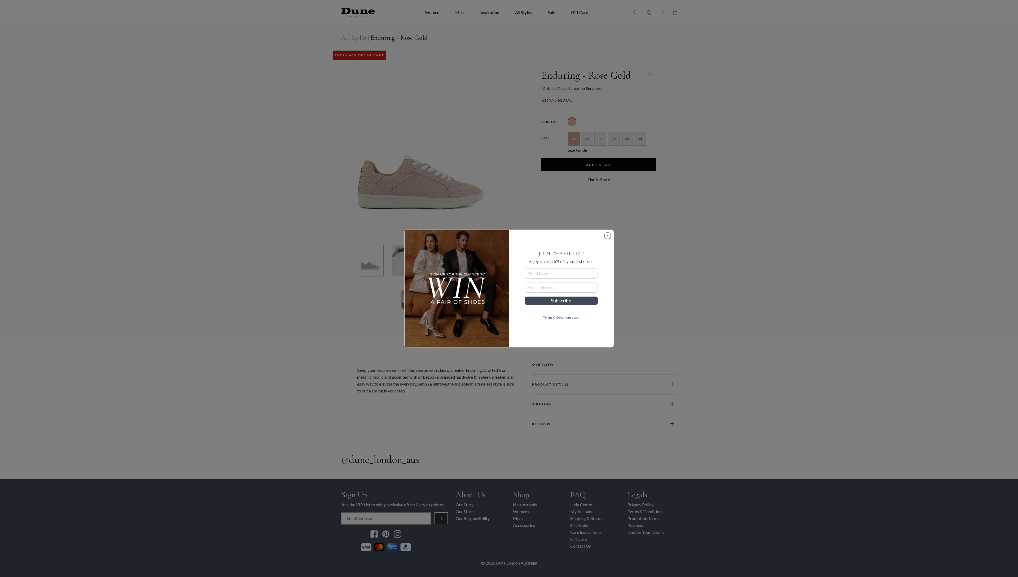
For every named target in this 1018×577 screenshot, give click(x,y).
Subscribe (561, 300)
